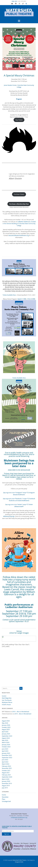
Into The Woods (6, 700)
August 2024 (6, 738)
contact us (24, 477)
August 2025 (6, 729)
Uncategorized (6, 801)
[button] (19, 20)
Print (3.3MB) (31, 299)
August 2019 (6, 785)
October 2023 (6, 747)
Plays (3, 799)
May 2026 (5, 723)
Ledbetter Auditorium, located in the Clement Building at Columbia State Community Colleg (19, 223)
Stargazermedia (19, 862)
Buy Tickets (19, 120)
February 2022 (6, 766)
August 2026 (6, 721)
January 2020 (6, 781)
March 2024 (5, 742)
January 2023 (6, 753)
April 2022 (5, 762)
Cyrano (4, 696)
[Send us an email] (12, 3)
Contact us (7, 619)
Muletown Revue (7, 702)
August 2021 (6, 772)
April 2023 (5, 751)
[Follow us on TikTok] (23, 3)
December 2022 (7, 755)
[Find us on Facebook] (15, 3)
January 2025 (6, 734)
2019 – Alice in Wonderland (20, 711)
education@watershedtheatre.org (18, 235)
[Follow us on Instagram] (19, 3)
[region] (19, 638)
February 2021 (6, 775)
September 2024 (7, 736)
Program (19, 99)
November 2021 (7, 768)
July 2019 (5, 788)
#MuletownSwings (8, 516)
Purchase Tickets (19, 194)
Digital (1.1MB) (21, 299)
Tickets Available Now (9, 295)
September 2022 (7, 757)
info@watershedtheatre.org (19, 817)
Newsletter (5, 797)
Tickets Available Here (19, 378)
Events (4, 795)
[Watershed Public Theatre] (19, 11)
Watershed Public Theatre (19, 860)
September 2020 (7, 777)
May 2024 (5, 740)
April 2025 (5, 732)
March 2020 (5, 779)
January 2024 (6, 744)
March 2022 (5, 764)
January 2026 (6, 725)
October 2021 (6, 770)
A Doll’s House (6, 704)
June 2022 (5, 760)
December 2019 (7, 783)
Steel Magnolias (6, 698)
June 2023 (5, 749)
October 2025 (6, 727)
